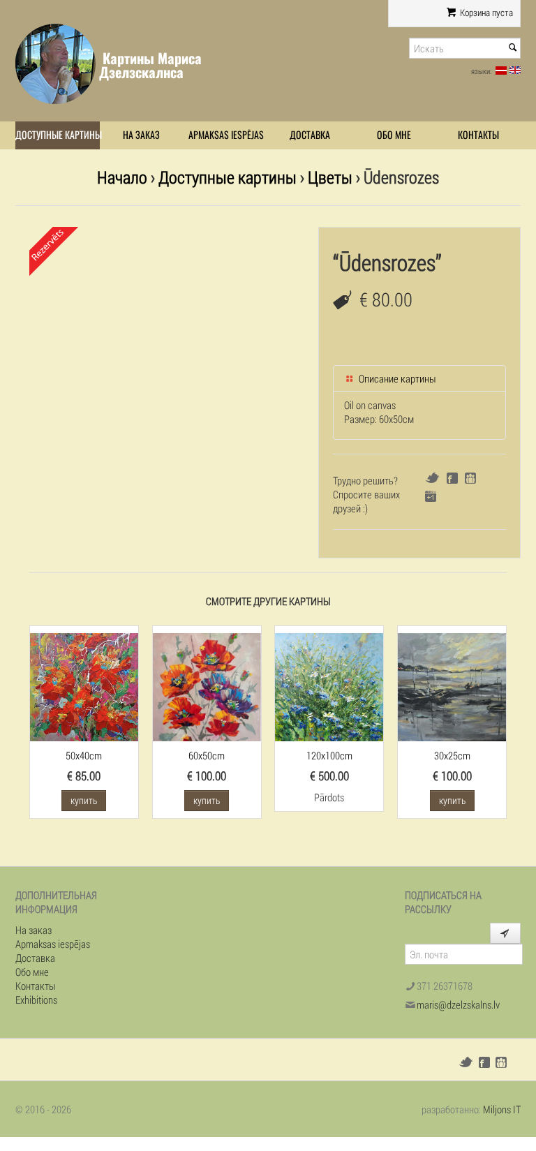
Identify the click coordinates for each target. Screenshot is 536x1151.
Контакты (478, 135)
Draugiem (470, 478)
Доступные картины (57, 135)
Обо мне (394, 135)
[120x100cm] (329, 685)
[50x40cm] (84, 685)
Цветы (330, 176)
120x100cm (329, 755)
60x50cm (206, 755)
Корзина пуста (485, 12)
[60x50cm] (207, 685)
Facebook (452, 478)
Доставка (310, 135)
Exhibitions (36, 1000)
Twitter (432, 478)
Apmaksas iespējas (226, 135)
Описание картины (396, 378)
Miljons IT (502, 1109)
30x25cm (452, 755)
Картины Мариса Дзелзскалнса (150, 65)
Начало (122, 176)
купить (83, 800)
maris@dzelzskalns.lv (458, 1004)
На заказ (141, 135)
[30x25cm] (452, 685)
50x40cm (84, 755)
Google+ (430, 496)
